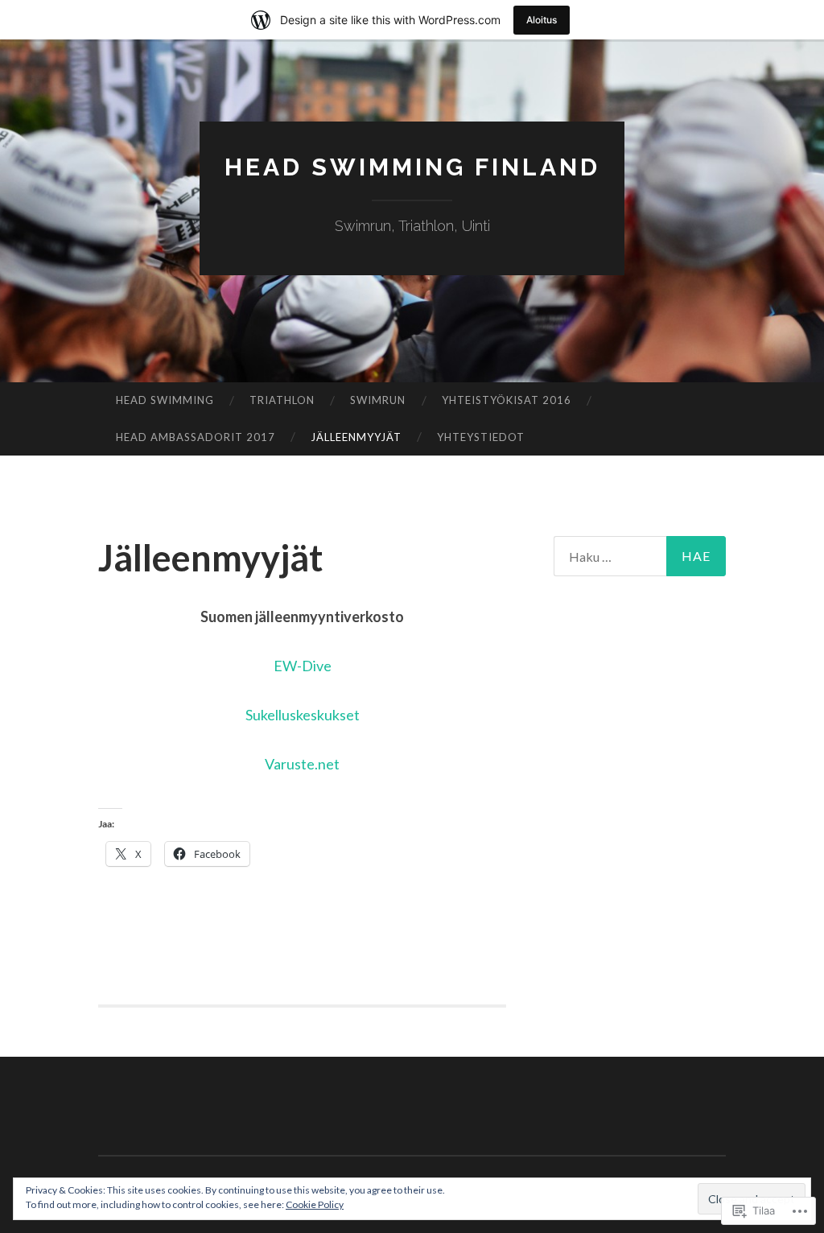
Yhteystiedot (481, 437)
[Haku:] (640, 556)
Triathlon (282, 400)
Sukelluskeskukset (302, 715)
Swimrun (378, 400)
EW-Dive (303, 665)
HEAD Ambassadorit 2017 (195, 437)
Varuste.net (302, 764)
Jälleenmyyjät (356, 437)
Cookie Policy (315, 1204)
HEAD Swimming (165, 400)
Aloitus (541, 20)
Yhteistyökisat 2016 (506, 400)
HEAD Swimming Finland (412, 167)
